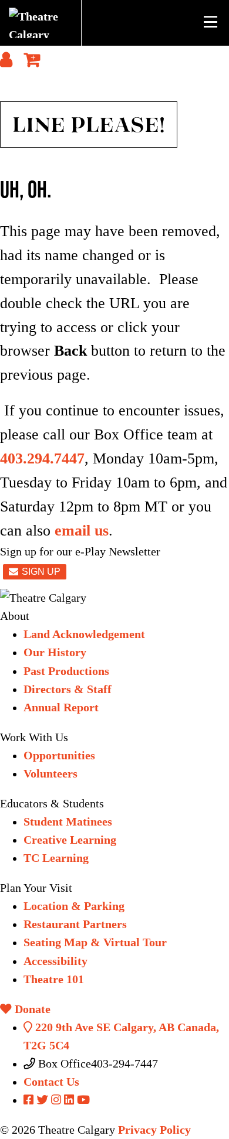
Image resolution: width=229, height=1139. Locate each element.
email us (82, 530)
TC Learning (56, 858)
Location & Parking (73, 906)
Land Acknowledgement (84, 634)
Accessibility (55, 961)
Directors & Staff (67, 689)
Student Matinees (67, 822)
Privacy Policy (154, 1130)
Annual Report (61, 707)
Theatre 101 (53, 979)
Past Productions (66, 671)
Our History (54, 652)
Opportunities (59, 755)
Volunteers (50, 774)
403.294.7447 (42, 458)
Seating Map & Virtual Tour (95, 942)
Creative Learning (69, 840)
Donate (31, 1009)
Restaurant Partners (75, 924)
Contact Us (51, 1082)
